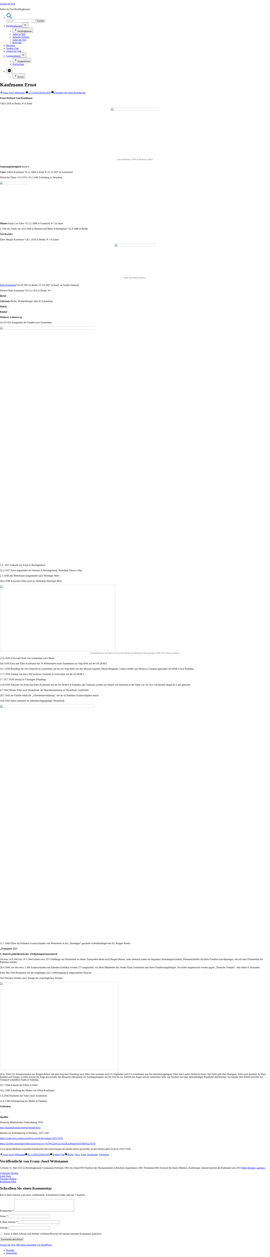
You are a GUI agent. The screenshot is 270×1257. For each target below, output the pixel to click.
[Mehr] (9, 70)
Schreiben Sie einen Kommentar (70, 92)
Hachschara (18, 64)
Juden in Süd (18, 34)
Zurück (21, 77)
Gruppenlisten (13, 56)
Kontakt (10, 1250)
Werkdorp (104, 1154)
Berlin (70, 1154)
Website (4, 1227)
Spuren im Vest (7, 4)
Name (4, 1216)
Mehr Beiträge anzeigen (253, 1168)
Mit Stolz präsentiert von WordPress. (34, 1245)
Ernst (83, 1154)
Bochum (10, 45)
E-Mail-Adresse (9, 1222)
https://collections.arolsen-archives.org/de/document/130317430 (31, 1138)
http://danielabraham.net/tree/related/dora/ (20, 1127)
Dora (77, 1154)
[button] (9, 17)
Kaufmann (92, 1154)
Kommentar (7, 1210)
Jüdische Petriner (20, 37)
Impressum (11, 1253)
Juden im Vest (19, 39)
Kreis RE (17, 42)
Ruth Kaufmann (8, 285)
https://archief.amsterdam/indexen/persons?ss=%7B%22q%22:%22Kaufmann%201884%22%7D (48, 1143)
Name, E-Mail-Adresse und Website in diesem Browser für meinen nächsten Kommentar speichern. (53, 1233)
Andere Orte (12, 48)
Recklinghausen (14, 26)
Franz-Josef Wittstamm (13, 92)
